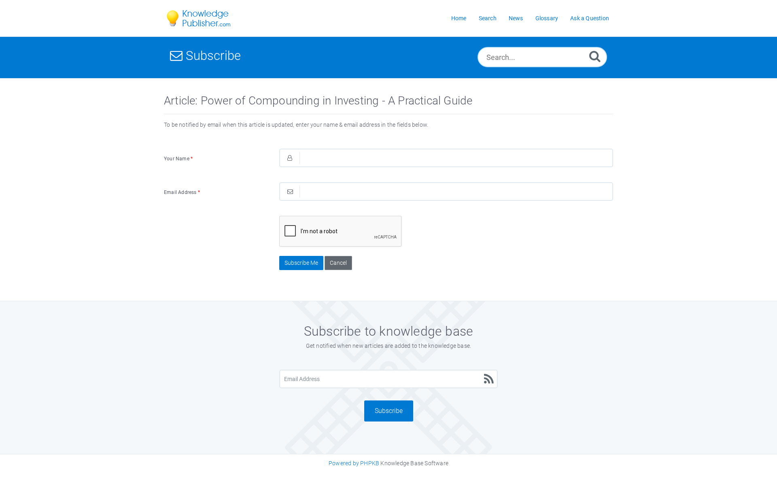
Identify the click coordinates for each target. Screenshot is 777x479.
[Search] (595, 56)
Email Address (182, 192)
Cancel (338, 263)
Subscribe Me (301, 263)
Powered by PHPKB (354, 463)
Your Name (178, 159)
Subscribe (389, 411)
